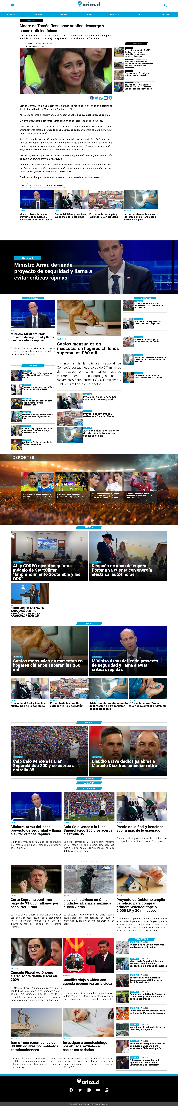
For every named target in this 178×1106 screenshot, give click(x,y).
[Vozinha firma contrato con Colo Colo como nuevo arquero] (16, 389)
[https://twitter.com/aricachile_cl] (80, 1091)
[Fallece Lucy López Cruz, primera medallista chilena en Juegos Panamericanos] (16, 430)
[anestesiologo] (88, 1036)
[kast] (122, 980)
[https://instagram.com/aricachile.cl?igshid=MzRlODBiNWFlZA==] (89, 1091)
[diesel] (128, 323)
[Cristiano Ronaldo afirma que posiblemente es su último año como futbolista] (71, 490)
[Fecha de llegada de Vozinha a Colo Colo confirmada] (16, 444)
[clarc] (16, 375)
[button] (24, 185)
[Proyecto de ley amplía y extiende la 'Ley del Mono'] (128, 341)
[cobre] (122, 1013)
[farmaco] (128, 377)
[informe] (122, 964)
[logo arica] (89, 8)
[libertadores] (122, 947)
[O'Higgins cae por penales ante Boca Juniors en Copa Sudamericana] (16, 403)
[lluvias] (142, 893)
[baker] (122, 1029)
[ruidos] (119, 52)
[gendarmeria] (122, 997)
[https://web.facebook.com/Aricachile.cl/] (71, 1091)
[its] (128, 359)
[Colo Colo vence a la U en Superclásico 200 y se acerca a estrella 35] (128, 305)
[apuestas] (16, 417)
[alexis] (106, 490)
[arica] (119, 64)
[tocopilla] (119, 75)
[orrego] (89, 893)
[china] (88, 972)
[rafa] (37, 490)
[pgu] (119, 87)
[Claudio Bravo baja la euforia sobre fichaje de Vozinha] (140, 490)
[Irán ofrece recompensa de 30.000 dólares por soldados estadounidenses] (36, 1036)
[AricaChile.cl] (12, 7)
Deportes (29, 474)
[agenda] (122, 1062)
